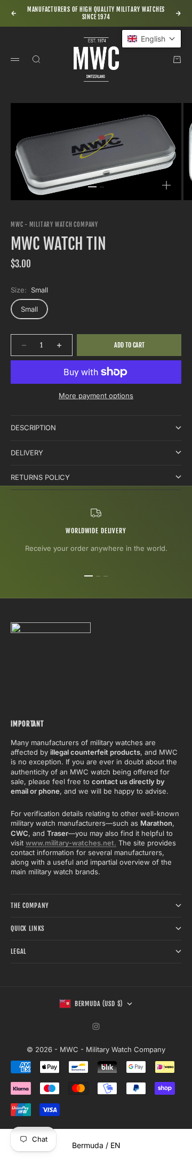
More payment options (96, 395)
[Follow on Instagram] (96, 1026)
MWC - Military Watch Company (54, 224)
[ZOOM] (166, 185)
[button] (151, 39)
